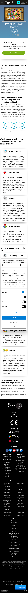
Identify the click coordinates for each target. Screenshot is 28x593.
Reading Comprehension (13, 551)
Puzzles (20, 486)
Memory (7, 474)
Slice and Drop (20, 508)
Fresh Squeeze (20, 497)
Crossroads (20, 494)
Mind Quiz (14, 539)
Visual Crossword (7, 500)
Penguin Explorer (20, 487)
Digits (20, 489)
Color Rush (7, 514)
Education (14, 525)
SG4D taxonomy (20, 471)
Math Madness (7, 504)
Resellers (14, 531)
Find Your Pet (7, 511)
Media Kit (14, 581)
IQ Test (13, 556)
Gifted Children (14, 553)
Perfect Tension (20, 506)
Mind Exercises (14, 542)
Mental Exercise (13, 547)
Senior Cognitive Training (20, 466)
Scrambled (7, 509)
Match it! (7, 501)
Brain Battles (14, 554)
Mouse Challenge (20, 504)
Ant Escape (7, 494)
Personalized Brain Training (14, 544)
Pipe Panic (7, 487)
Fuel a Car (20, 500)
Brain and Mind (7, 458)
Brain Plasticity (7, 462)
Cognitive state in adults (20, 468)
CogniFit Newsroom (7, 581)
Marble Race (7, 506)
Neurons (7, 461)
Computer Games (20, 459)
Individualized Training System (14, 537)
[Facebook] (7, 450)
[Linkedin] (21, 450)
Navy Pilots (20, 462)
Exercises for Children (14, 533)
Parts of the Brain (7, 459)
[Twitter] (10, 450)
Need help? (22, 587)
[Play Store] (14, 436)
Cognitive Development (14, 534)
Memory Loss (7, 467)
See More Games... (21, 515)
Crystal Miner (7, 489)
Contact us (17, 584)
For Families (14, 520)
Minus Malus (20, 503)
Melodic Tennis (7, 508)
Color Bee (21, 491)
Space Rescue (7, 503)
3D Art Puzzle (7, 515)
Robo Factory (7, 492)
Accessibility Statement (10, 587)
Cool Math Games (14, 550)
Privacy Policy (13, 578)
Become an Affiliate (21, 581)
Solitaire (7, 491)
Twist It (20, 509)
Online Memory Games (14, 548)
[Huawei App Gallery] (14, 440)
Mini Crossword (7, 484)
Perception (7, 476)
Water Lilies (20, 511)
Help (21, 584)
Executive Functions (7, 471)
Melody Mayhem (7, 512)
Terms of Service (6, 578)
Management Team (21, 578)
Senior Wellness (20, 463)
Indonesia (5, 590)
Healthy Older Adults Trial (20, 460)
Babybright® (14, 530)
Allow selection (14, 322)
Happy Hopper (20, 483)
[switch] (24, 297)
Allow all (14, 317)
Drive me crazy (7, 498)
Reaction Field (21, 512)
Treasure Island (7, 495)
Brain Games (14, 545)
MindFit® (14, 528)
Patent (13, 527)
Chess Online (7, 483)
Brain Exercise (14, 536)
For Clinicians (14, 522)
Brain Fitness (7, 464)
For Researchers (13, 524)
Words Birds (20, 514)
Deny (14, 326)
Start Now (13, 52)
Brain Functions (7, 470)
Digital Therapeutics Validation (20, 457)
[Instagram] (17, 450)
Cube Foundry (21, 495)
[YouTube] (14, 450)
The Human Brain (7, 456)
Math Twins (20, 501)
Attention (7, 478)
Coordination (7, 473)
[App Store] (14, 432)
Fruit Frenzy (7, 486)
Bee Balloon (20, 492)
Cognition (7, 465)
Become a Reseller (9, 584)
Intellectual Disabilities (7, 468)
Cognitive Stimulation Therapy (14, 540)
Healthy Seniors (20, 465)
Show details (19, 313)
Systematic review (20, 469)
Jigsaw (20, 498)
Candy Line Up (20, 484)
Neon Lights (7, 497)
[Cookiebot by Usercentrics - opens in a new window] (19, 265)
